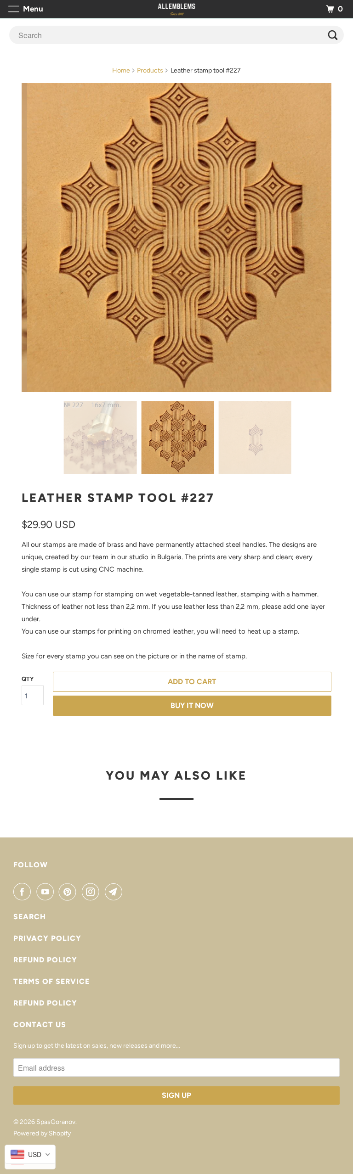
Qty (28, 678)
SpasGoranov (55, 1122)
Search (29, 916)
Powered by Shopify (42, 1133)
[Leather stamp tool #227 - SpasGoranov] (176, 237)
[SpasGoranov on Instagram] (92, 891)
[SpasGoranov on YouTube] (46, 891)
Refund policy (45, 959)
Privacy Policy (47, 938)
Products (150, 70)
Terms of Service (51, 981)
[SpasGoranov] (176, 9)
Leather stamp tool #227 (118, 497)
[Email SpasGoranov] (115, 891)
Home (121, 70)
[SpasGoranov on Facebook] (23, 891)
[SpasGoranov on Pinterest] (69, 891)
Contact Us (39, 1024)
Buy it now (192, 705)
